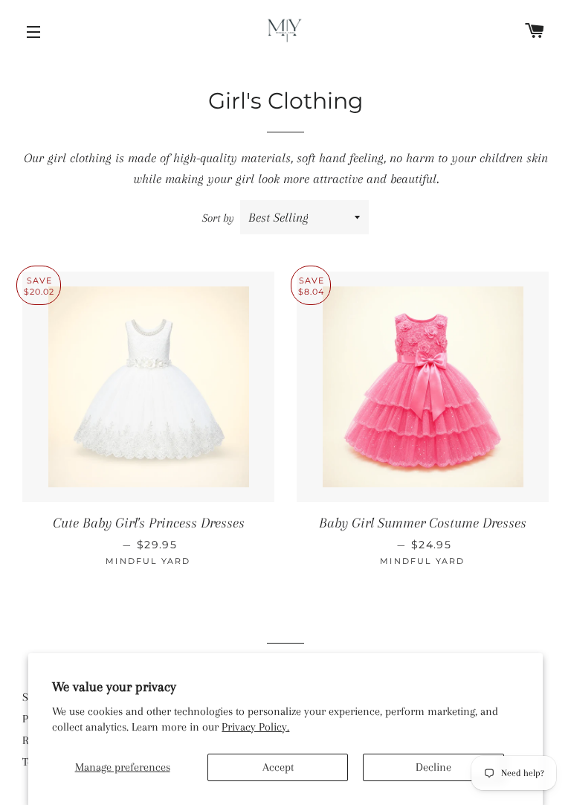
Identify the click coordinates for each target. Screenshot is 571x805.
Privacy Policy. (255, 727)
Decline (433, 767)
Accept (278, 767)
